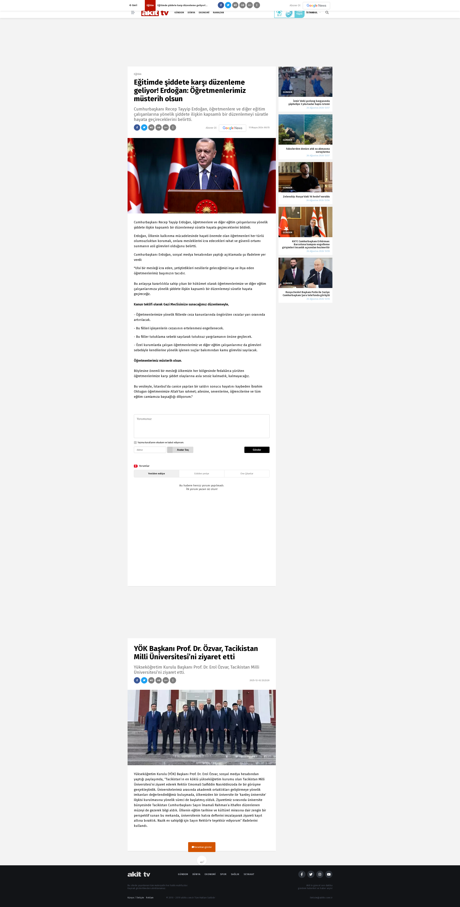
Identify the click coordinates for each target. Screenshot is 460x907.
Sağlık (235, 874)
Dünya (191, 12)
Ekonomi (204, 12)
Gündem (179, 12)
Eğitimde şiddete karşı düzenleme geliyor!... (182, 5)
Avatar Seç (183, 449)
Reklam (149, 897)
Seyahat (249, 874)
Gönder (257, 449)
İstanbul (312, 12)
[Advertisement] (202, 541)
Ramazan (218, 12)
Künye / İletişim (136, 897)
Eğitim (150, 5)
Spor (223, 874)
